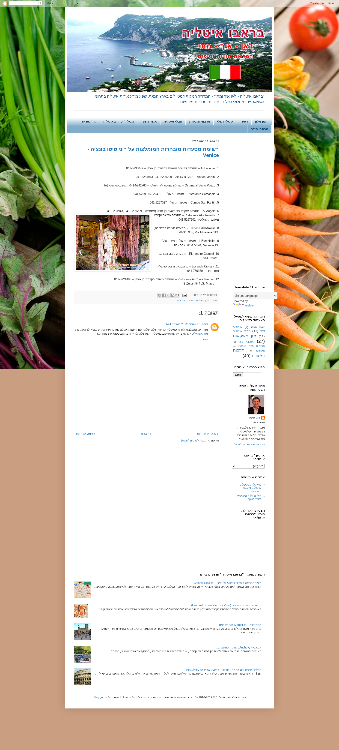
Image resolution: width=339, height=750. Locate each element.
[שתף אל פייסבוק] (164, 295)
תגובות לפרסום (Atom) (194, 440)
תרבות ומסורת (199, 121)
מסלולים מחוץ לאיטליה (251, 346)
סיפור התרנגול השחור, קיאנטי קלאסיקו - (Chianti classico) (227, 583)
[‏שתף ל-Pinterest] (159, 295)
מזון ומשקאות (201, 300)
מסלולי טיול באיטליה (118, 121)
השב (205, 339)
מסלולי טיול (246, 341)
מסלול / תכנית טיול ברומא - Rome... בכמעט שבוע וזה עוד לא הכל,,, (222, 670)
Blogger (99, 697)
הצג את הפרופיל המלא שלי (249, 444)
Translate (248, 305)
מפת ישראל (201, 333)
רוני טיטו (254, 417)
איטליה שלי (225, 121)
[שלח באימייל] (177, 295)
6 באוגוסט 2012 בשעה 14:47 (183, 324)
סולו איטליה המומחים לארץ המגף (248, 497)
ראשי (244, 121)
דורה (205, 324)
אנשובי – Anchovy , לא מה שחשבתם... (238, 647)
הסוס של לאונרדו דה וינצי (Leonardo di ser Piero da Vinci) (226, 605)
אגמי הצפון (149, 121)
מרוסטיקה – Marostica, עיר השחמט (240, 625)
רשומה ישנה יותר (85, 433)
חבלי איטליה (173, 121)
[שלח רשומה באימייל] (185, 295)
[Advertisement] (147, 419)
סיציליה (260, 351)
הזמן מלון (261, 121)
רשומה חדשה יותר (207, 433)
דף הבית (146, 433)
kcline (124, 697)
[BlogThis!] (172, 295)
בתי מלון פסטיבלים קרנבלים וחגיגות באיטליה (250, 488)
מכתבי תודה (259, 129)
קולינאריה (89, 121)
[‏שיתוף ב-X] (168, 295)
